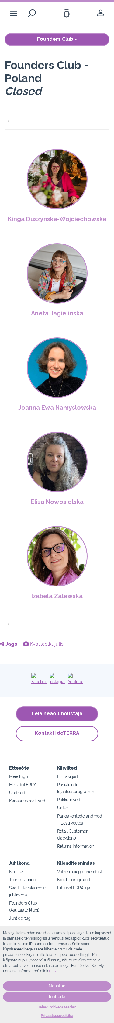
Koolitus (16, 871)
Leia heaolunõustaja (57, 713)
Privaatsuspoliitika (57, 1016)
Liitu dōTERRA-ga (73, 887)
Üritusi (63, 807)
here (53, 971)
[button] (57, 117)
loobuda (57, 996)
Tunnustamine (22, 879)
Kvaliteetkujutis (46, 644)
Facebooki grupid (73, 879)
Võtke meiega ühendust (79, 871)
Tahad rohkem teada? (57, 1007)
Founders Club (55, 39)
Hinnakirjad (67, 776)
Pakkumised (68, 799)
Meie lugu (18, 776)
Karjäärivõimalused (27, 800)
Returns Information (75, 846)
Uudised (17, 792)
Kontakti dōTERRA (57, 733)
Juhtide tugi (20, 918)
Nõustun (57, 985)
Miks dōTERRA (22, 784)
